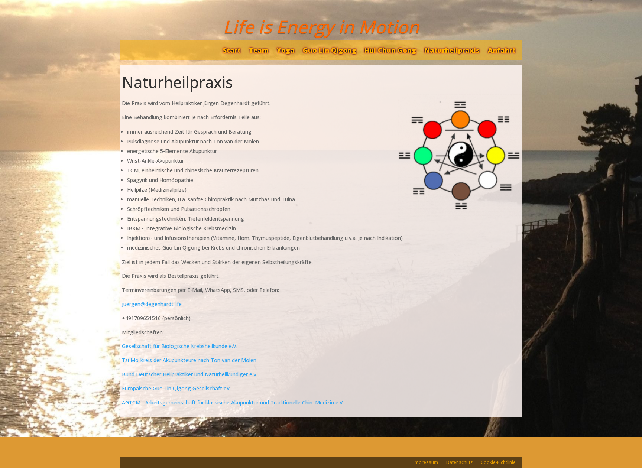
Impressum (426, 462)
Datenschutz (459, 462)
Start (232, 50)
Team (259, 50)
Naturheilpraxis (452, 50)
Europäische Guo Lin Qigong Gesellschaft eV (176, 388)
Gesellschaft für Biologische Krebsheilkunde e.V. (179, 346)
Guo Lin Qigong (329, 50)
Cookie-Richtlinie (498, 462)
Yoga (286, 50)
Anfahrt (502, 50)
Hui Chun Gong (390, 50)
